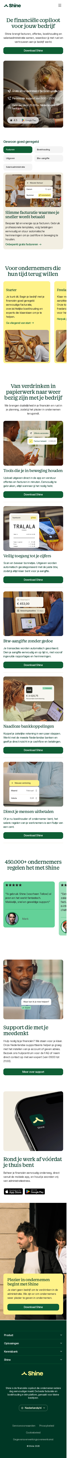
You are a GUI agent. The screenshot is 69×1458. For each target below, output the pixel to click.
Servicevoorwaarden (23, 1425)
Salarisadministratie (15, 167)
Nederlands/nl (33, 1408)
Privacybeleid (46, 1425)
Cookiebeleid (33, 1432)
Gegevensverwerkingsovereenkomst (33, 1439)
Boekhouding (43, 149)
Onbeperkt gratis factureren (21, 244)
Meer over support (33, 1071)
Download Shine (33, 50)
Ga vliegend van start (18, 323)
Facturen (10, 149)
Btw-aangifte (43, 158)
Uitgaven (10, 158)
